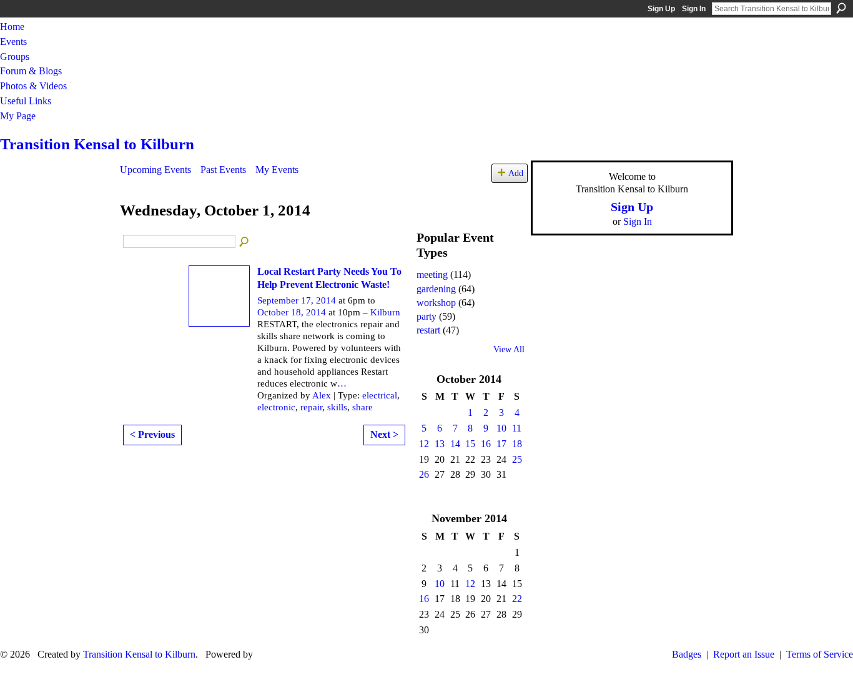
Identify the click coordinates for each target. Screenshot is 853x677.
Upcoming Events (155, 169)
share (362, 407)
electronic (276, 407)
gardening (436, 289)
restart (428, 330)
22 (517, 598)
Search (841, 8)
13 (440, 443)
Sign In (694, 8)
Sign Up (661, 8)
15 (470, 443)
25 (517, 459)
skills (337, 407)
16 (486, 443)
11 (516, 428)
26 (424, 474)
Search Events (244, 242)
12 (424, 443)
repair (311, 407)
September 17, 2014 (296, 300)
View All (509, 349)
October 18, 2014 (291, 312)
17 (501, 443)
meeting (432, 274)
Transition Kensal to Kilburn (97, 144)
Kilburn (385, 312)
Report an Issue (743, 654)
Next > (384, 434)
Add (515, 173)
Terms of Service (819, 654)
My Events (276, 169)
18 (517, 443)
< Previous (152, 434)
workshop (436, 302)
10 (501, 428)
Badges (686, 654)
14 (455, 443)
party (426, 316)
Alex (321, 395)
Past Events (223, 169)
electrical (379, 395)
